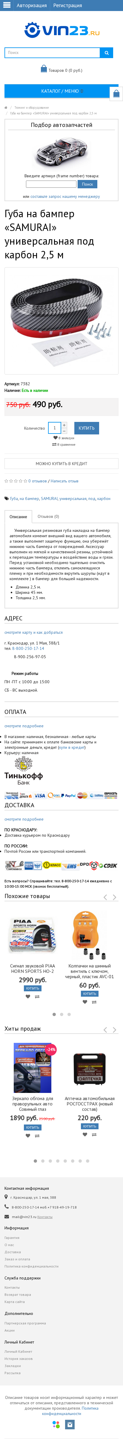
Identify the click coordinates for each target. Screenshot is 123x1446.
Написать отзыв (65, 481)
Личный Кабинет (18, 1351)
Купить (87, 428)
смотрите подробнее (24, 726)
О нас (9, 1244)
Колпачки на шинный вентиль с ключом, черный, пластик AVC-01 (89, 971)
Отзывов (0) (48, 516)
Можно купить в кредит (61, 463)
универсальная (73, 498)
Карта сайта (14, 1301)
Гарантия (11, 1237)
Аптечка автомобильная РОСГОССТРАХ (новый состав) (90, 1104)
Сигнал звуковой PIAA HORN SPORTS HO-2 (32, 968)
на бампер (29, 498)
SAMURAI (49, 498)
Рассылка (12, 1373)
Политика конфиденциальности (31, 1266)
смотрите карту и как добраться (33, 632)
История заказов (18, 1358)
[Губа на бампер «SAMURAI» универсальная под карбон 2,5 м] (61, 321)
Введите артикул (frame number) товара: (61, 175)
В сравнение (66, 444)
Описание (18, 516)
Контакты (45, 1216)
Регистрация (67, 5)
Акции (9, 1330)
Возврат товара (17, 1294)
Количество (34, 428)
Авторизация (32, 5)
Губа (14, 498)
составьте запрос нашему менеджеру (65, 196)
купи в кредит (71, 747)
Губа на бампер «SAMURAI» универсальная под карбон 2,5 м (53, 113)
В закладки (66, 438)
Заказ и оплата (17, 1259)
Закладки (12, 1365)
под (92, 498)
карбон (103, 498)
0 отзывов (37, 481)
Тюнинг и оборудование (31, 107)
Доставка (12, 1252)
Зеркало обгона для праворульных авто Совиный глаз (32, 1104)
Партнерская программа (25, 1323)
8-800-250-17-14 (28, 648)
